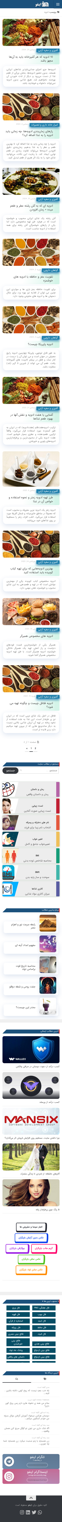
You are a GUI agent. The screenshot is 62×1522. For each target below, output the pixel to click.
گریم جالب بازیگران (44, 1248)
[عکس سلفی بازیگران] (31, 1262)
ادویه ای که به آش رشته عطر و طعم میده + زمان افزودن (31, 208)
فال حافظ (41, 1327)
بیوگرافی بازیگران (17, 1248)
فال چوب (42, 1314)
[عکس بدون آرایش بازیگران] (31, 1241)
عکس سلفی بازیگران (31, 1259)
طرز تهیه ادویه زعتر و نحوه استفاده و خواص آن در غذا (31, 499)
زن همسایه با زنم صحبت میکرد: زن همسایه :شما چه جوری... (26, 1442)
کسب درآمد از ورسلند (49, 1102)
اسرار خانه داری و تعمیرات (44, 125)
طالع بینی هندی (41, 1344)
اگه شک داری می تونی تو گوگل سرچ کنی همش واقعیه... (26, 1430)
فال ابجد (42, 1321)
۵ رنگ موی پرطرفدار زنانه (48, 1209)
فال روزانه (16, 1327)
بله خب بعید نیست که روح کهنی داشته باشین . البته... (27, 1392)
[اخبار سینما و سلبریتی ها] (31, 1230)
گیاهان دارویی (50, 270)
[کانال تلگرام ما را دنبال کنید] (40, 1512)
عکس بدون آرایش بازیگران (31, 1237)
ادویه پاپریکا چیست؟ (40, 344)
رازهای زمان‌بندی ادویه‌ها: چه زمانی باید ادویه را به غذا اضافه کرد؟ (29, 133)
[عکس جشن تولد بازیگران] (31, 1273)
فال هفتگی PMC (41, 1308)
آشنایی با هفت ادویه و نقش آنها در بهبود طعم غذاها (31, 417)
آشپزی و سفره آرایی (48, 50)
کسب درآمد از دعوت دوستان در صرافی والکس (38, 1066)
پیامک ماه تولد (16, 1350)
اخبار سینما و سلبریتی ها (31, 1227)
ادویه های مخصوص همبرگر (36, 636)
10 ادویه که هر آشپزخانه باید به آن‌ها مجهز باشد (31, 59)
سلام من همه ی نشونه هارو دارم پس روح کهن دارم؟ (27, 1404)
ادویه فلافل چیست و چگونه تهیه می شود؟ (31, 705)
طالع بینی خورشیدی (16, 1342)
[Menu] (58, 4)
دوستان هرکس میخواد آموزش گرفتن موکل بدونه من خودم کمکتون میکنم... (26, 1417)
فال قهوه (16, 1314)
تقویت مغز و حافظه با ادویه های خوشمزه (33, 279)
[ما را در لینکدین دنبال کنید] (28, 1512)
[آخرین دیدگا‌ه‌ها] (16, 1379)
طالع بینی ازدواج (42, 1350)
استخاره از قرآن (16, 1321)
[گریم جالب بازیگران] (43, 1252)
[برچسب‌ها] (45, 1379)
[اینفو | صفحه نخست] (39, 4)
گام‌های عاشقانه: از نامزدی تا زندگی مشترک (40, 1174)
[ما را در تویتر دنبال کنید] (34, 1512)
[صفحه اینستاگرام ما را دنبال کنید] (22, 1512)
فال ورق (16, 1308)
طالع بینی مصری (16, 1334)
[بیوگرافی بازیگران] (17, 1252)
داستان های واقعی (15, 1357)
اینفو (30, 1505)
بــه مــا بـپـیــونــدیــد (37, 1465)
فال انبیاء (42, 1334)
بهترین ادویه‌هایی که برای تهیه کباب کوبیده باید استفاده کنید (31, 571)
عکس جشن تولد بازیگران (31, 1269)
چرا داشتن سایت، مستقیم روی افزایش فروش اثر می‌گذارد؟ (32, 1138)
